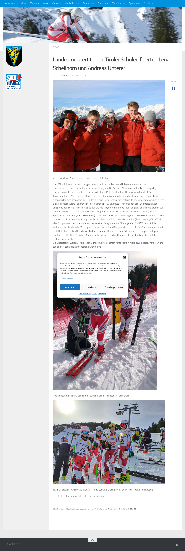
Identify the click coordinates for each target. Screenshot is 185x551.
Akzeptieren (70, 287)
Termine (34, 3)
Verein (55, 3)
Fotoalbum (103, 3)
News (45, 3)
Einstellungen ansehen (114, 287)
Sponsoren (134, 3)
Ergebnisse (88, 3)
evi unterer (64, 75)
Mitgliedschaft (72, 3)
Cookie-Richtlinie (85, 294)
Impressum (102, 294)
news (56, 47)
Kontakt (147, 3)
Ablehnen (91, 287)
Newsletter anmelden (16, 3)
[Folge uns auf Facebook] (177, 545)
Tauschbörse (118, 3)
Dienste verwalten (67, 278)
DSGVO (94, 294)
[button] (124, 257)
